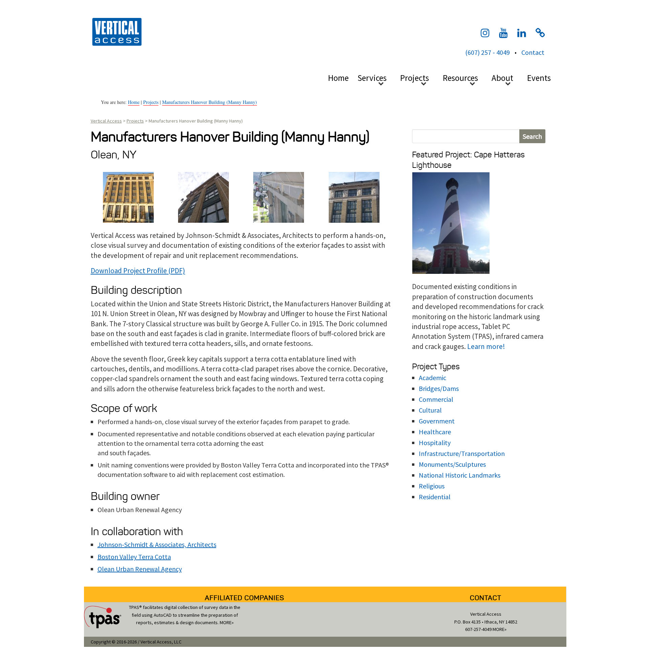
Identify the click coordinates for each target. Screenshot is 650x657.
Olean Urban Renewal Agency (140, 569)
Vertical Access (116, 31)
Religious (432, 486)
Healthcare (435, 432)
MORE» (227, 622)
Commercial (436, 399)
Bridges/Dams (439, 388)
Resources (460, 77)
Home (338, 77)
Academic (432, 377)
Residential (435, 496)
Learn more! (486, 346)
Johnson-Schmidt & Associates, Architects (157, 544)
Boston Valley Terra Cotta (134, 556)
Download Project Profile (129, 270)
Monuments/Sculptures (452, 464)
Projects (150, 102)
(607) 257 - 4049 (487, 52)
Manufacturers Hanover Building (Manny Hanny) (209, 102)
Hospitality (435, 442)
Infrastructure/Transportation (462, 453)
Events (539, 77)
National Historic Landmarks (459, 475)
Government (437, 421)
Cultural (430, 410)
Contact (532, 52)
